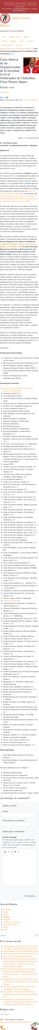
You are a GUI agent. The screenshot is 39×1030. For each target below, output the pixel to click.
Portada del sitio (5, 48)
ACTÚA (4, 41)
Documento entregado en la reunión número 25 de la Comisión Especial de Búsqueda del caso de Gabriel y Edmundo (21, 981)
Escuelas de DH (7, 45)
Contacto (22, 1022)
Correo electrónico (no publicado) (13, 820)
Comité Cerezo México (29, 100)
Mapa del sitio (4, 1022)
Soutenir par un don (34, 1024)
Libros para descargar (10, 924)
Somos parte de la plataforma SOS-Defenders (18, 956)
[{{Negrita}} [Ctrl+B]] (5, 852)
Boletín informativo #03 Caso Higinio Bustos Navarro (20, 954)
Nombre (5, 811)
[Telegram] (3, 97)
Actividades (7, 909)
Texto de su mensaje (9, 837)
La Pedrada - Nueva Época (12, 922)
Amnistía (30, 41)
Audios (5, 914)
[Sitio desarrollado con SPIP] (4, 1028)
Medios (5, 927)
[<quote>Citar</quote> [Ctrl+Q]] (15, 852)
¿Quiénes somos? (14, 37)
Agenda (5, 912)
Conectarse (14, 1022)
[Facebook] (1, 97)
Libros (22, 41)
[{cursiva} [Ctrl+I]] (8, 852)
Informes (13, 41)
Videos (5, 929)
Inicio (3, 37)
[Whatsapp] (5, 97)
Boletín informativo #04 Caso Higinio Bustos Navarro (20, 951)
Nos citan (19, 45)
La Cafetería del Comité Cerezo (21, 8)
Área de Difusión (18, 48)
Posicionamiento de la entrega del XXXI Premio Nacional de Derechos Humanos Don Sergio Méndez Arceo (20, 994)
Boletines (28, 48)
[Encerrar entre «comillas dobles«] (18, 852)
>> (37, 935)
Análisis (26, 37)
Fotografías (7, 919)
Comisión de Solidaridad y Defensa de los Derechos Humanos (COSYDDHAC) (18, 245)
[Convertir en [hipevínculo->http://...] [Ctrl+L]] (11, 852)
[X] (7, 97)
